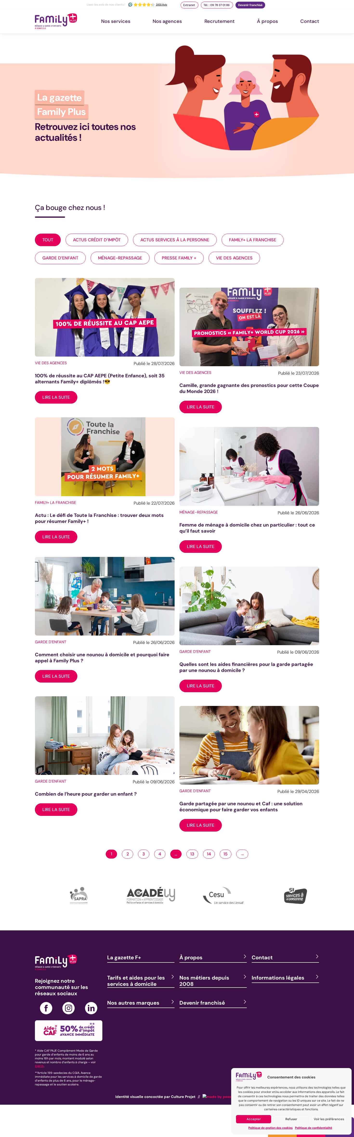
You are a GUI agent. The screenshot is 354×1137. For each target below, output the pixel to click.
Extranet (189, 5)
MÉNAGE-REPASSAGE (120, 258)
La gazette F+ (124, 957)
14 (209, 854)
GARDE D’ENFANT (60, 258)
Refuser (291, 1119)
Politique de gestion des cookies (270, 1128)
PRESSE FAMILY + (179, 258)
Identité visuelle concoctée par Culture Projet (155, 1096)
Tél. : (216, 5)
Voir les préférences (329, 1119)
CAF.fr (39, 1066)
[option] (71, 902)
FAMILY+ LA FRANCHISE (252, 240)
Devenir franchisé (250, 5)
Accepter (254, 1119)
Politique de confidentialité (313, 1128)
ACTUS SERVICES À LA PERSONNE (174, 240)
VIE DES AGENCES (234, 258)
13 (192, 854)
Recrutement (219, 21)
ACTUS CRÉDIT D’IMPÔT (97, 240)
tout (47, 240)
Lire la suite (56, 397)
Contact (309, 21)
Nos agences (167, 21)
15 (225, 854)
